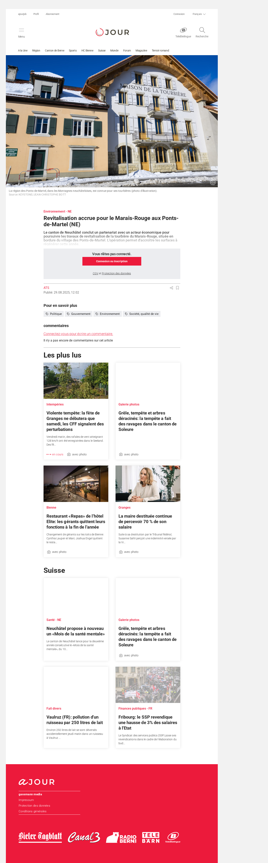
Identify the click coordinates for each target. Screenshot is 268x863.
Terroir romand (160, 50)
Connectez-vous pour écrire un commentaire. (78, 334)
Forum (127, 50)
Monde (114, 50)
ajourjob (22, 14)
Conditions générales (32, 811)
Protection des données (34, 805)
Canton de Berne (54, 50)
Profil (36, 14)
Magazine (141, 50)
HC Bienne (87, 50)
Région (36, 50)
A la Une (22, 50)
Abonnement (52, 14)
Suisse (102, 50)
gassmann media (30, 794)
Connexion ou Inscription (112, 261)
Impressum (26, 800)
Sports (73, 50)
